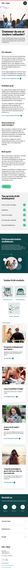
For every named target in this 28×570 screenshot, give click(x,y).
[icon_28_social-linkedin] (6, 559)
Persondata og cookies (6, 567)
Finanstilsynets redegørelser (8, 565)
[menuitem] (5, 3)
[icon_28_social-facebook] (3, 559)
